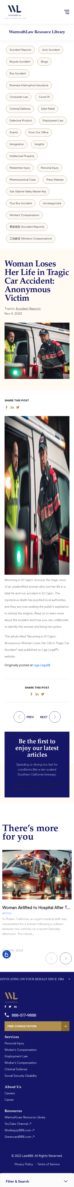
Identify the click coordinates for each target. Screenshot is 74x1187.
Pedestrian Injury (20, 167)
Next (66, 958)
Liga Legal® (42, 665)
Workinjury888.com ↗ (19, 1130)
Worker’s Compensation (21, 1050)
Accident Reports (20, 49)
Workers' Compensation (24, 215)
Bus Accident (18, 73)
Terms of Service (48, 1164)
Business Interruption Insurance (29, 85)
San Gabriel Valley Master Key (28, 191)
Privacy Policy (24, 1164)
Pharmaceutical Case (23, 179)
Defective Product (21, 120)
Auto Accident (51, 49)
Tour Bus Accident (21, 203)
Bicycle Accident (20, 61)
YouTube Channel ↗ (18, 1124)
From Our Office (38, 132)
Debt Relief (48, 108)
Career (9, 1100)
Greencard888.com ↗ (20, 1137)
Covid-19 (44, 96)
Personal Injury (50, 167)
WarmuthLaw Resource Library (25, 1117)
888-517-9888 (24, 1015)
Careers (10, 1093)
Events (14, 132)
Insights (39, 144)
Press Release (55, 179)
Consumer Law (19, 96)
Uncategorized (52, 203)
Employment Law (53, 120)
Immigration (17, 144)
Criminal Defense (20, 108)
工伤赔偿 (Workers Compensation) (31, 238)
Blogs (44, 61)
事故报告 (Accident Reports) (27, 226)
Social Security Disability (21, 1076)
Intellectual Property (22, 156)
